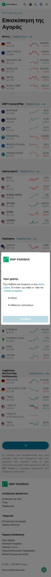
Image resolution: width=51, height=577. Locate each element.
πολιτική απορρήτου (12, 291)
